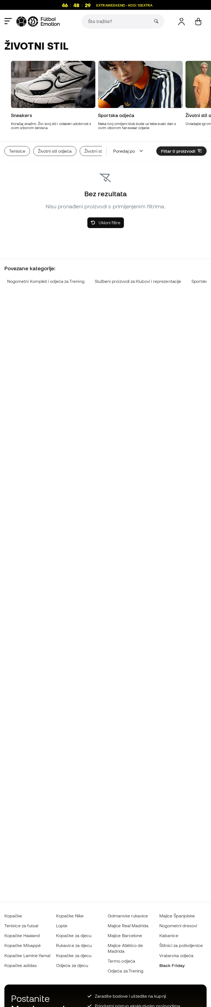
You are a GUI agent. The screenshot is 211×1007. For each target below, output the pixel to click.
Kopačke (13, 915)
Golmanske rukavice (128, 915)
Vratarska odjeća (176, 955)
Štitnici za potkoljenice (181, 945)
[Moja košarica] (198, 21)
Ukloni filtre (109, 222)
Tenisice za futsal (21, 925)
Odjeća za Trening (125, 970)
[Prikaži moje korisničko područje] (181, 21)
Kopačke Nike (70, 915)
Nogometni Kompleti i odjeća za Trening (45, 281)
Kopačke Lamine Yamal (27, 955)
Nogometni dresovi (178, 925)
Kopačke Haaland (22, 935)
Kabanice (168, 935)
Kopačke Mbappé (22, 945)
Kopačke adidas (20, 965)
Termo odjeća (121, 960)
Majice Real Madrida (128, 925)
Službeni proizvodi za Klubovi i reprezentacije (138, 281)
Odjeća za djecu (72, 965)
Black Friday (172, 965)
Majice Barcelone (125, 935)
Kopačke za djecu (73, 935)
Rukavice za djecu (74, 945)
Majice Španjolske (177, 915)
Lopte (61, 925)
